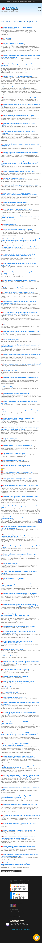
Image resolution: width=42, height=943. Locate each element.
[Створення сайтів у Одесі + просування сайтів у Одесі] (9, 10)
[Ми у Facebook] (11, 906)
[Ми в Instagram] (14, 906)
